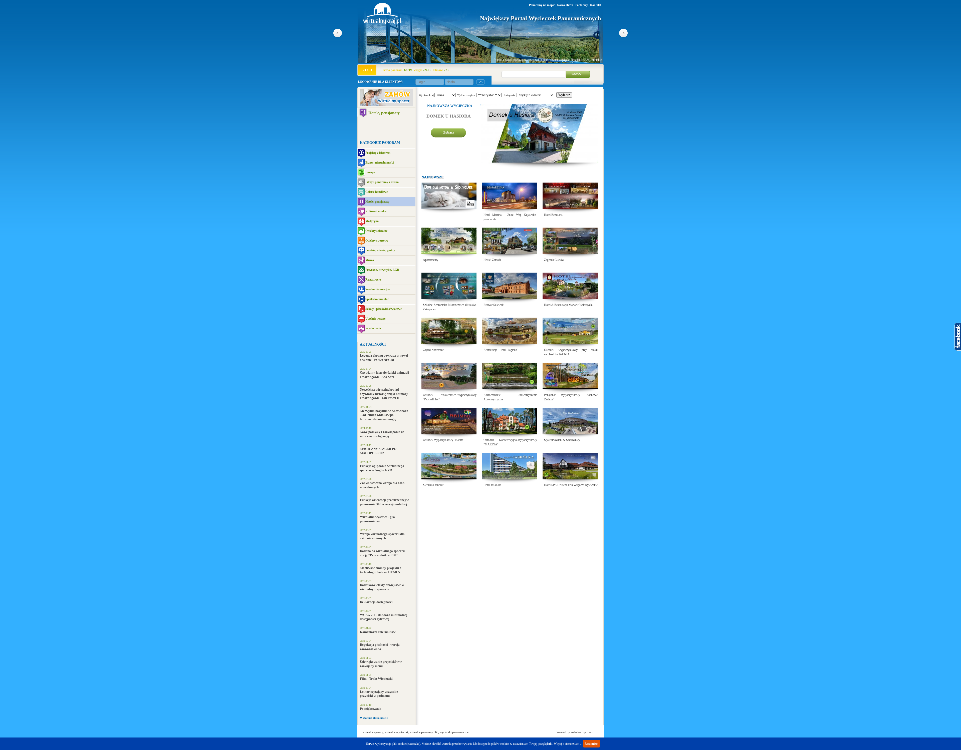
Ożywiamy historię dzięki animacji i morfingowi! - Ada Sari (384, 375)
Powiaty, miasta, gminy (380, 250)
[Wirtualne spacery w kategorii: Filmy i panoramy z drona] (361, 182)
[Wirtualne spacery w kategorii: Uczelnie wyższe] (361, 319)
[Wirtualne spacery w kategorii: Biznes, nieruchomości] (361, 163)
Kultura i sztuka (375, 211)
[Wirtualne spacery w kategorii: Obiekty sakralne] (361, 231)
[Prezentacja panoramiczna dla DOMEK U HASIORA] (539, 161)
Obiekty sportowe (376, 240)
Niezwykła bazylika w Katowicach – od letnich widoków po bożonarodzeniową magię (384, 415)
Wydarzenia (373, 328)
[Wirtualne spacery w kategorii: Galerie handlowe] (361, 192)
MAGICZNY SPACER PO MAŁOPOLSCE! (378, 451)
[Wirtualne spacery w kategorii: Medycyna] (361, 221)
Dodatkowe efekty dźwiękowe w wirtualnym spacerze (382, 587)
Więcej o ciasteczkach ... (568, 743)
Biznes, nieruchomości (379, 162)
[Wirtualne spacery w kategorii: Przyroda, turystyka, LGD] (361, 270)
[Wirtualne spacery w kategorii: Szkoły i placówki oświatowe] (361, 309)
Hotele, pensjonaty (384, 113)
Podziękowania (370, 708)
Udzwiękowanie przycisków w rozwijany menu (381, 664)
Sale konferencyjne (377, 289)
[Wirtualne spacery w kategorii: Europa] (361, 172)
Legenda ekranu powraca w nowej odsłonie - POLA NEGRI (384, 358)
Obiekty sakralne (376, 231)
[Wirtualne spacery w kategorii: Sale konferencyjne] (361, 289)
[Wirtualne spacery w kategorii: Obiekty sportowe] (361, 241)
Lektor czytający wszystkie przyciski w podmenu (379, 694)
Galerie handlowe (376, 192)
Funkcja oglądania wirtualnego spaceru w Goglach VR (382, 468)
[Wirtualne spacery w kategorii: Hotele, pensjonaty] (363, 112)
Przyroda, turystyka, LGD (382, 270)
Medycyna (372, 221)
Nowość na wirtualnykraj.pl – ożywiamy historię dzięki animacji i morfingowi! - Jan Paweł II (384, 394)
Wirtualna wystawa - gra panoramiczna (377, 519)
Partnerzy (581, 5)
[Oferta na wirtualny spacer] (386, 105)
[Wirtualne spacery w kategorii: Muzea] (361, 260)
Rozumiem (591, 743)
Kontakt (595, 5)
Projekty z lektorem (377, 153)
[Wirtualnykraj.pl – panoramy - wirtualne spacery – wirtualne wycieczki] (382, 23)
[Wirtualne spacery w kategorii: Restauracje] (361, 280)
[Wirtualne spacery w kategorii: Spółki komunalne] (361, 299)
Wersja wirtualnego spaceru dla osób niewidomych (382, 536)
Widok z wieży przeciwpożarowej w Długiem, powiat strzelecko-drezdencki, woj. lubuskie (548, 60)
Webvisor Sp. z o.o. (582, 732)
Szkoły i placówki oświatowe (383, 309)
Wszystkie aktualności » (374, 717)
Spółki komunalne (377, 299)
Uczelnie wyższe (375, 318)
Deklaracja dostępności (376, 602)
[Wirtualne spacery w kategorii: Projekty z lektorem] (361, 153)
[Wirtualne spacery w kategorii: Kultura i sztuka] (361, 211)
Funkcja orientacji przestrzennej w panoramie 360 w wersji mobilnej (384, 502)
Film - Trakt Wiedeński (376, 678)
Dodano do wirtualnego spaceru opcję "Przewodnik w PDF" (382, 553)
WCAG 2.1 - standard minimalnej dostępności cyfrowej (383, 617)
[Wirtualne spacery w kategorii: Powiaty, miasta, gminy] (361, 250)
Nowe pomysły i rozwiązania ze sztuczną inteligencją (382, 434)
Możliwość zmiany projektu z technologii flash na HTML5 (380, 570)
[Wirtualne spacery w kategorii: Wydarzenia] (361, 328)
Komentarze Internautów (377, 632)
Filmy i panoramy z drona (382, 182)
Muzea (369, 260)
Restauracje (373, 279)
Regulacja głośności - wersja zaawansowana (380, 647)
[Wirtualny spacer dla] (448, 219)
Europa (370, 172)
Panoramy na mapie (542, 5)
